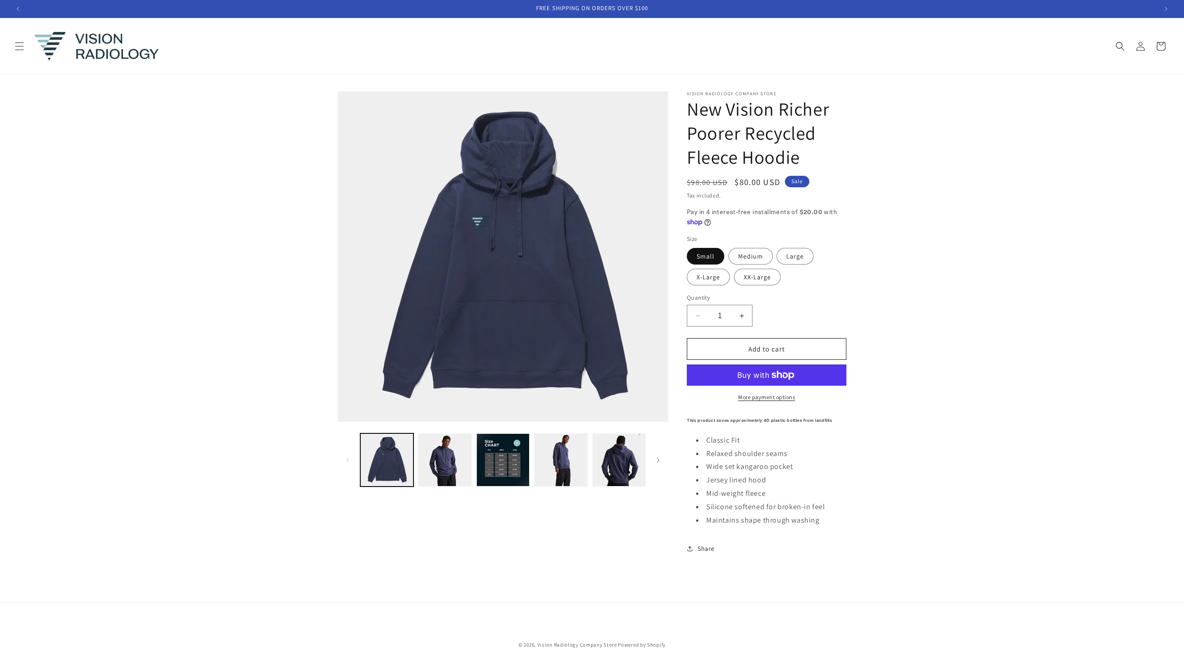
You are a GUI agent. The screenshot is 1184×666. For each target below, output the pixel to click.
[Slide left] (348, 460)
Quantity (698, 298)
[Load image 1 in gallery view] (386, 460)
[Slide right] (658, 460)
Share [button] (706, 548)
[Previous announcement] (18, 9)
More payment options (766, 397)
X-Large (708, 277)
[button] (19, 46)
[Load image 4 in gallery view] (560, 460)
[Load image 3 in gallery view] (503, 460)
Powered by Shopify (642, 644)
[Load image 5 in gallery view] (619, 460)
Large (795, 256)
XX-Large (757, 277)
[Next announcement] (1166, 9)
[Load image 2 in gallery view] (444, 460)
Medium (750, 256)
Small (706, 256)
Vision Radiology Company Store (577, 644)
